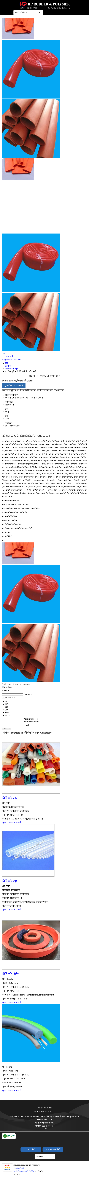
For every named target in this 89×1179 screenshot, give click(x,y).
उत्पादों (8, 366)
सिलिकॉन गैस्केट (11, 973)
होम (6, 363)
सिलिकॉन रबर (9, 798)
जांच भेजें (9, 356)
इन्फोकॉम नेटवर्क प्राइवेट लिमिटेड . (24, 1171)
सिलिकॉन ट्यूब (11, 368)
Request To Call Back (11, 359)
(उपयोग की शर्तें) (19, 1168)
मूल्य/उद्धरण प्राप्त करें (14, 385)
